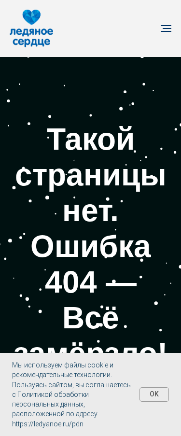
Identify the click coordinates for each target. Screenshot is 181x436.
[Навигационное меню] (166, 28)
